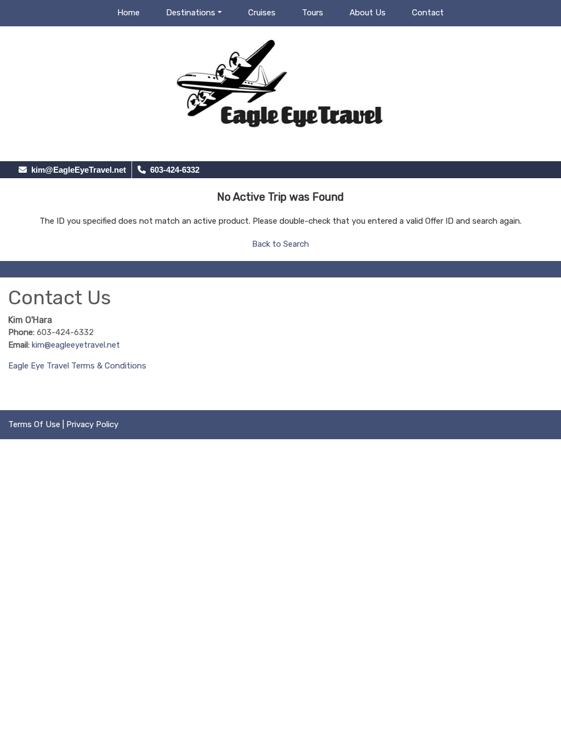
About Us (368, 13)
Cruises (262, 13)
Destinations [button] (190, 13)
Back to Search (280, 244)
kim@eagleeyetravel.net (76, 345)
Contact (428, 13)
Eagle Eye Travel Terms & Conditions (77, 366)
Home (128, 13)
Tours (312, 13)
